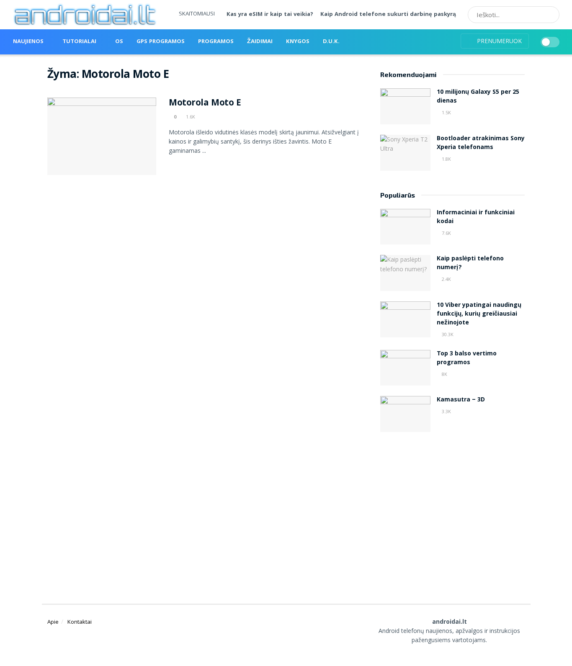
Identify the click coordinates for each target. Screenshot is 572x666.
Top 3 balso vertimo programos (467, 358)
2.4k (446, 279)
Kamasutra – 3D (461, 400)
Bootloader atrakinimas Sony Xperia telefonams (481, 143)
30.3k (447, 334)
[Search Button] (550, 14)
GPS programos (161, 41)
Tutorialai (79, 41)
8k (444, 374)
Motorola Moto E (205, 103)
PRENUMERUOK (498, 41)
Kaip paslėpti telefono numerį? (470, 263)
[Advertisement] (452, 507)
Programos (216, 41)
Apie (53, 621)
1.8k (446, 159)
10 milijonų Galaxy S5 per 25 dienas (478, 96)
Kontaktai (79, 621)
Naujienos (28, 41)
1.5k (446, 112)
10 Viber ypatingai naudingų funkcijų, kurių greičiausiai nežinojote (479, 314)
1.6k (190, 116)
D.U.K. (331, 41)
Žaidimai (260, 41)
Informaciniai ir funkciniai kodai (476, 217)
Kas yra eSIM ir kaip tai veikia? (270, 14)
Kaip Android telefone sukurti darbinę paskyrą (388, 14)
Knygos (297, 41)
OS (119, 41)
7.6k (446, 233)
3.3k (446, 411)
